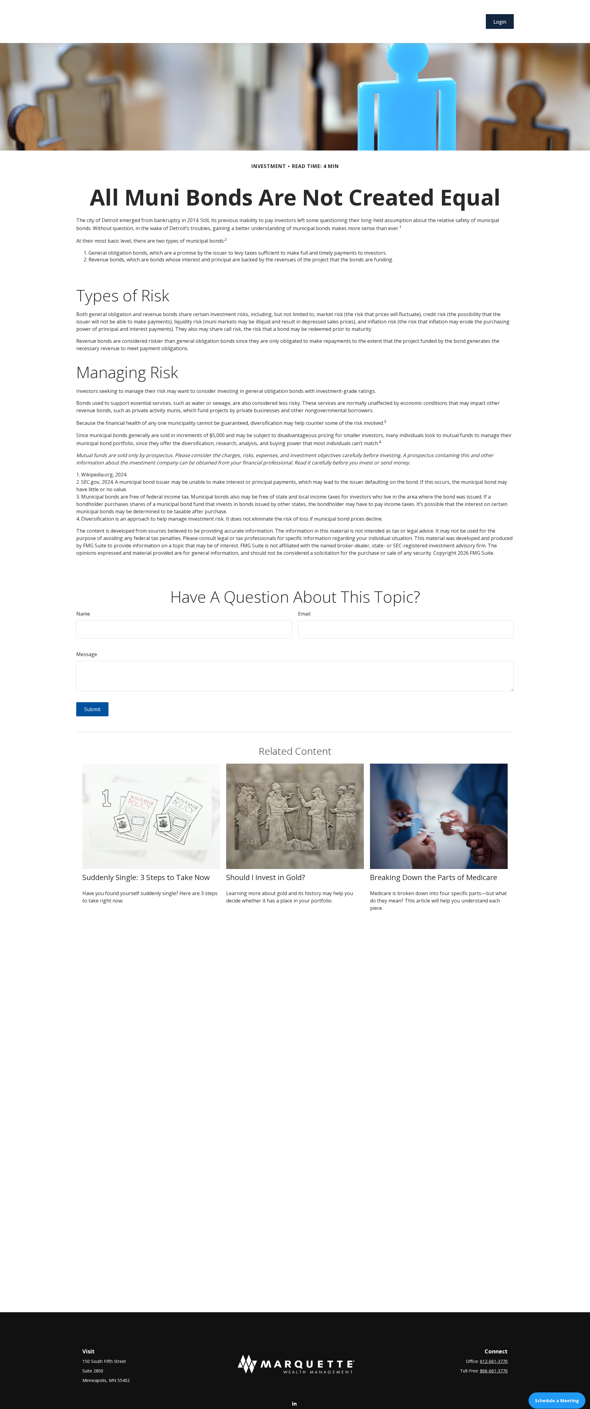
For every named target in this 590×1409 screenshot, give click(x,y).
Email (304, 613)
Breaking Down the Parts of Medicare (433, 877)
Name (83, 613)
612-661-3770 (494, 1361)
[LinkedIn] (294, 1403)
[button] (222, 21)
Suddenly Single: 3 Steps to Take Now (146, 877)
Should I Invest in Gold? (265, 877)
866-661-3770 (494, 1371)
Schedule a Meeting (557, 1400)
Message (86, 654)
